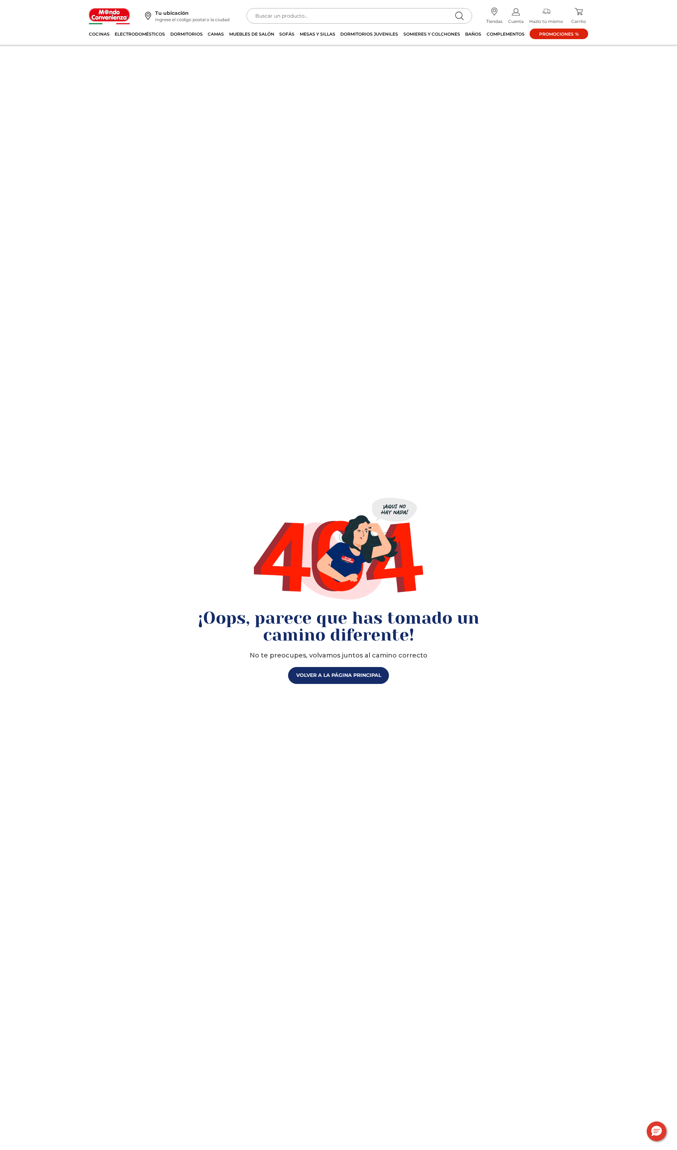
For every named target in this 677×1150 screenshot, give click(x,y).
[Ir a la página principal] (109, 16)
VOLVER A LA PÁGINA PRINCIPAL (338, 675)
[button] (656, 1131)
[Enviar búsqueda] (459, 15)
